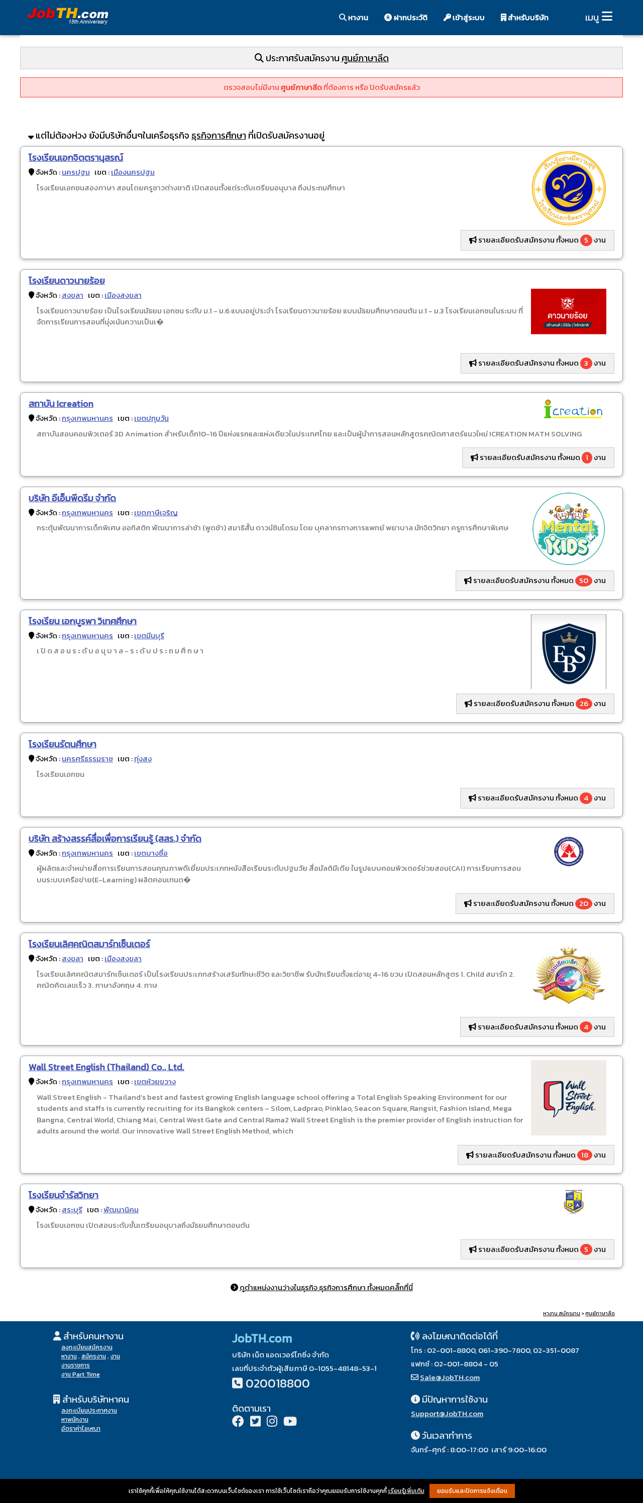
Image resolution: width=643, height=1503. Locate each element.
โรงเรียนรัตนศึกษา (62, 744)
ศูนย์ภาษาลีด (365, 58)
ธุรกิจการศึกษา (218, 135)
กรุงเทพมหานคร (87, 418)
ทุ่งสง (143, 758)
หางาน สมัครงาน (561, 1313)
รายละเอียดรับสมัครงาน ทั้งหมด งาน (541, 240)
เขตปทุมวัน (151, 418)
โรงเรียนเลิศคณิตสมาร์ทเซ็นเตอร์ (89, 944)
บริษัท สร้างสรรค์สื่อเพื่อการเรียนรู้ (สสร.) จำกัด (115, 838)
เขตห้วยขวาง (155, 1081)
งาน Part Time (80, 1374)
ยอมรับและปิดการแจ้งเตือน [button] (472, 1490)
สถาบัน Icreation (61, 403)
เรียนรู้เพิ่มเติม (406, 1490)
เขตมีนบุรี (149, 635)
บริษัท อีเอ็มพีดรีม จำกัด (72, 498)
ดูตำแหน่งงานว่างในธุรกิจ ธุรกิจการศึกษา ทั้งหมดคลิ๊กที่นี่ (326, 1287)
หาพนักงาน (74, 1419)
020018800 (278, 1383)
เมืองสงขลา (123, 295)
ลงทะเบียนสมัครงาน (87, 1347)
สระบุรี (72, 1209)
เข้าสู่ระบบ (468, 17)
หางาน (357, 17)
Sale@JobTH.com (450, 1377)
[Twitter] (255, 1422)
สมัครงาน (93, 1356)
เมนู (592, 17)
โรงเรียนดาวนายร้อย (67, 280)
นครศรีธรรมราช (87, 758)
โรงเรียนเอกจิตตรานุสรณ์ (76, 157)
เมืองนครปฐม (133, 172)
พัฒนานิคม (121, 1209)
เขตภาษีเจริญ (156, 512)
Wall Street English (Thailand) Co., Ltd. (106, 1067)
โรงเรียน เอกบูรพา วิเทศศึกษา (83, 621)
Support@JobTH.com (447, 1413)
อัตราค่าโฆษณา (80, 1428)
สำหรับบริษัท (527, 17)
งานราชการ (75, 1365)
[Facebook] (238, 1422)
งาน (115, 1356)
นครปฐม (76, 172)
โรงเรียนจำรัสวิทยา (63, 1195)
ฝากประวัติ (409, 17)
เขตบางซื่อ (151, 853)
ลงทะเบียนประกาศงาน (89, 1410)
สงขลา (72, 295)
